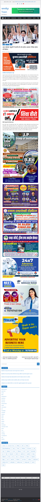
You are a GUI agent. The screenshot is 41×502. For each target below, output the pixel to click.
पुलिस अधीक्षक (33, 451)
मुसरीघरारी (28, 454)
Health (2, 405)
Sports (2, 428)
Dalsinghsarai (3, 396)
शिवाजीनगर (17, 459)
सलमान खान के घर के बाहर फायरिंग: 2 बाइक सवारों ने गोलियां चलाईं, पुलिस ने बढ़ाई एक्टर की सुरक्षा (30, 358)
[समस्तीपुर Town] (2, 18)
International (3, 407)
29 (4, 486)
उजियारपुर (18, 445)
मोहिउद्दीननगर (4, 456)
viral (2, 437)
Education (7, 44)
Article (2, 392)
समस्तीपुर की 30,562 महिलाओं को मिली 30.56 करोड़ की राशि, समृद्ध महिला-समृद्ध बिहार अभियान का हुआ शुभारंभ (16, 383)
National (20, 18)
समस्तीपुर (29, 459)
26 (25, 485)
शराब (7, 459)
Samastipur (13, 18)
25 (20, 485)
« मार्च (19, 489)
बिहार (6, 454)
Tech (2, 430)
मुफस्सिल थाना (23, 454)
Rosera (2, 423)
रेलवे (13, 456)
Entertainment (4, 403)
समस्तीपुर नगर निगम (5, 462)
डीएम (34, 448)
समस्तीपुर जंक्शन (35, 459)
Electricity (3, 401)
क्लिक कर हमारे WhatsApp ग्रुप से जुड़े (26, 11)
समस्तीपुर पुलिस (12, 462)
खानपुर (14, 448)
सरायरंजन (33, 462)
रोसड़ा (17, 456)
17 (15, 483)
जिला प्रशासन (29, 448)
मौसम (9, 456)
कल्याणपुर (27, 445)
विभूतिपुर (3, 459)
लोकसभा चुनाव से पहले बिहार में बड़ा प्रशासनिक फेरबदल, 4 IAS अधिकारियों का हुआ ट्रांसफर (10, 358)
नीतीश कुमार (19, 451)
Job (2, 408)
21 (37, 483)
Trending (3, 433)
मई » (21, 489)
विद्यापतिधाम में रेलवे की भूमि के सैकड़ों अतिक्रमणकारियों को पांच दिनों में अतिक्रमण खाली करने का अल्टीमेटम (24, 2)
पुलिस (28, 451)
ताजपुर (3, 451)
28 (37, 485)
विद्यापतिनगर (33, 456)
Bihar (8, 18)
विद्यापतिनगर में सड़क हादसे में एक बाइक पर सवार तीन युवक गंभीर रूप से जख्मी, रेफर (12, 370)
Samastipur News (11, 445)
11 (20, 481)
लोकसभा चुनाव (22, 456)
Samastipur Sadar (4, 426)
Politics (2, 419)
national (3, 445)
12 (25, 481)
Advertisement (4, 389)
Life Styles (3, 412)
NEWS (11, 44)
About (34, 18)
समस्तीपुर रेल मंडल (19, 462)
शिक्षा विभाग (12, 459)
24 (15, 485)
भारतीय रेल (16, 454)
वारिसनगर (28, 456)
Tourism (2, 432)
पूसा (2, 454)
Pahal (24, 18)
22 (4, 485)
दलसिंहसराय (8, 451)
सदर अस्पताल (24, 459)
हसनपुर (3, 465)
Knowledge (3, 410)
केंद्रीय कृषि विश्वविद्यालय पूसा (6, 448)
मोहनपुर (33, 454)
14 (37, 481)
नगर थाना (13, 451)
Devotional (3, 398)
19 (25, 483)
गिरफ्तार (18, 448)
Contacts (29, 18)
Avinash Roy (10, 51)
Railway (2, 421)
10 (15, 481)
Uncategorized (4, 435)
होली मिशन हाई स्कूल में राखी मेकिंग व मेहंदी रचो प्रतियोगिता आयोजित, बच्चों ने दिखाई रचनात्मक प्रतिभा (15, 379)
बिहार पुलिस (11, 454)
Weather (3, 439)
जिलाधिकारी (23, 448)
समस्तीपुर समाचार (27, 462)
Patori (2, 417)
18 (20, 483)
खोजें (38, 364)
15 (4, 483)
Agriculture (3, 391)
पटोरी (24, 451)
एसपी (22, 445)
